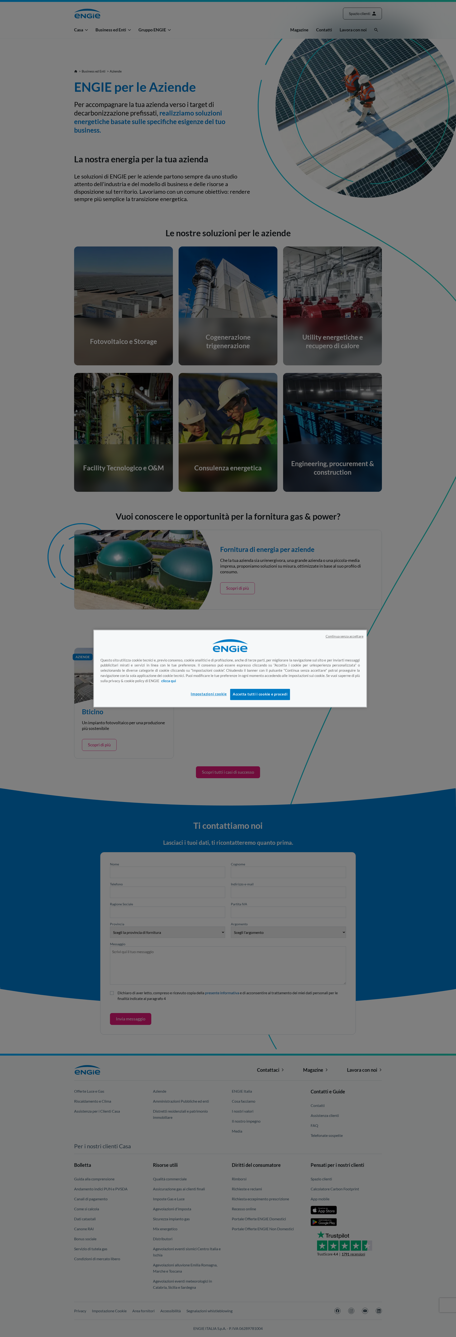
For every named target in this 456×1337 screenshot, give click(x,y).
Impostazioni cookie (209, 694)
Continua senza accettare (344, 636)
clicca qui (168, 681)
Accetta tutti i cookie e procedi (260, 694)
